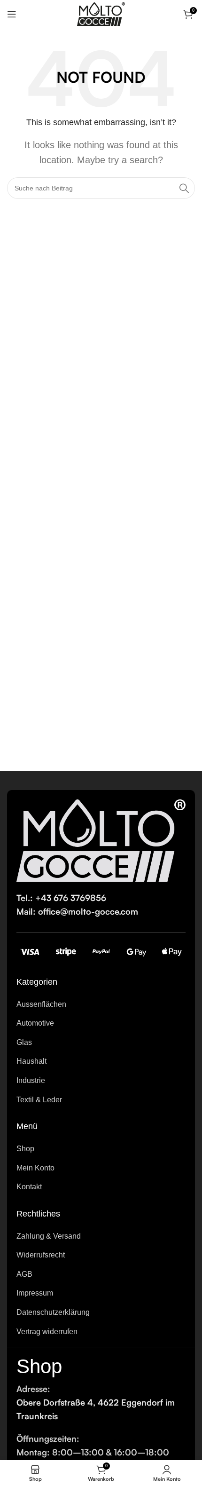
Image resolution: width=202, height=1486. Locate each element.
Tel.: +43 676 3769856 (61, 898)
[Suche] (184, 188)
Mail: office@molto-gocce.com (77, 911)
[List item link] (101, 1004)
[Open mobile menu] (11, 14)
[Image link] (101, 840)
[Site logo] (101, 13)
